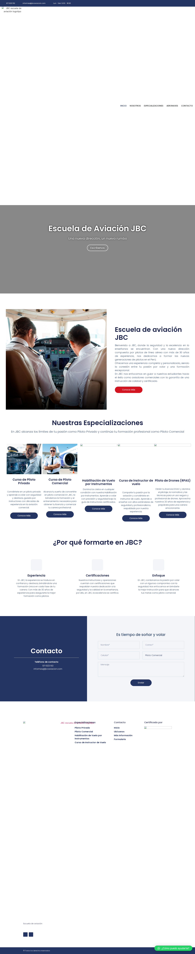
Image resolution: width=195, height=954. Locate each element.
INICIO (123, 105)
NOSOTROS (135, 105)
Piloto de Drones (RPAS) (173, 481)
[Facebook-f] (185, 3)
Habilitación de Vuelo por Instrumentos (98, 482)
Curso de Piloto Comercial (60, 481)
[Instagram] (191, 3)
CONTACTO (187, 105)
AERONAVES (172, 105)
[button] (128, 390)
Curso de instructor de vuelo (136, 482)
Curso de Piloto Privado (24, 481)
